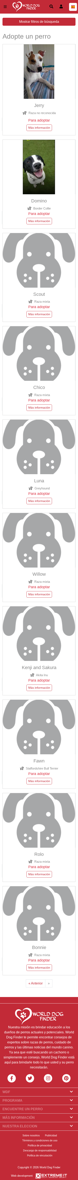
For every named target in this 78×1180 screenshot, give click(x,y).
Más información (39, 127)
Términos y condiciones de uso (39, 1140)
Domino (39, 200)
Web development (22, 1175)
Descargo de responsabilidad (40, 1150)
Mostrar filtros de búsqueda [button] (39, 21)
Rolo (39, 854)
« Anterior (35, 983)
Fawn (39, 760)
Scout (39, 294)
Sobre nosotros (31, 1135)
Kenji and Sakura (39, 667)
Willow (39, 574)
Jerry (39, 105)
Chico (39, 387)
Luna (39, 480)
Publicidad (51, 1135)
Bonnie (39, 947)
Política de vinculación (39, 1155)
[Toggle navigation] (5, 7)
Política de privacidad (40, 1145)
